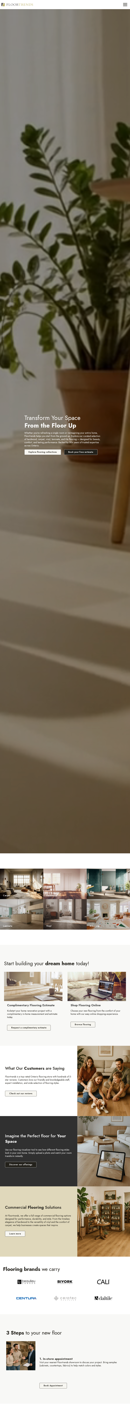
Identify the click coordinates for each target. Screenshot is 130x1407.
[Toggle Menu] (125, 4)
